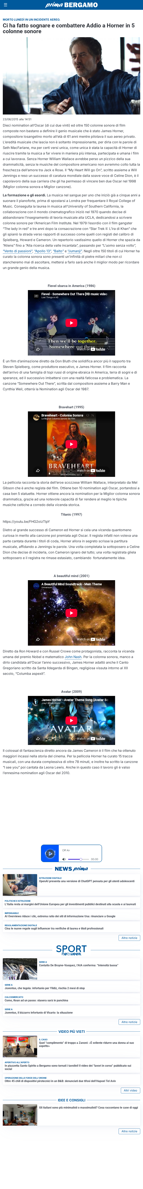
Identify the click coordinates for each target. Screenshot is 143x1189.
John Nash (73, 657)
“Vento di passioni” (17, 251)
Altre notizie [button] (129, 938)
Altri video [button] (130, 1090)
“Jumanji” (74, 251)
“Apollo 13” (42, 251)
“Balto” (58, 251)
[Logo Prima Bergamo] (71, 5)
